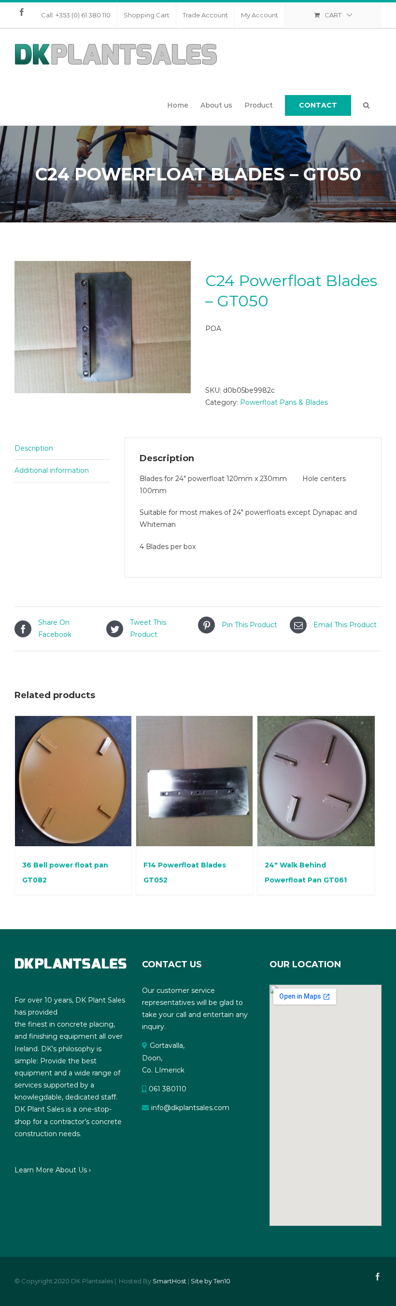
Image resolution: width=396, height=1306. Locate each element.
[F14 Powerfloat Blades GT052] (194, 781)
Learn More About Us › (52, 1170)
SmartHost (169, 1281)
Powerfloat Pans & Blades (284, 402)
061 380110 (167, 1089)
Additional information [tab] (51, 470)
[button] (366, 105)
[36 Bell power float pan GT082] (73, 781)
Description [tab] (33, 448)
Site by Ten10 (210, 1281)
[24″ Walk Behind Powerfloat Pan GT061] (316, 781)
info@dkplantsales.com (190, 1107)
